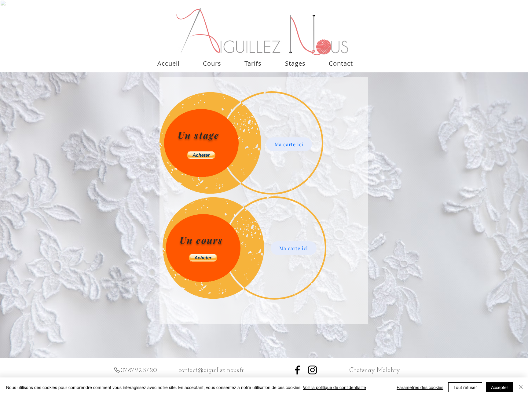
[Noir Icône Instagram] (312, 370)
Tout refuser (465, 387)
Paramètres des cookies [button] (420, 387)
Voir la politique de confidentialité (334, 387)
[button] (201, 155)
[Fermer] (520, 387)
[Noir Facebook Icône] (297, 370)
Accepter (499, 387)
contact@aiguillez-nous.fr (211, 370)
